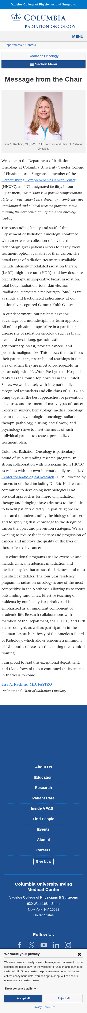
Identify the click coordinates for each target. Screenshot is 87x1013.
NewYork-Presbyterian (43, 730)
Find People (43, 819)
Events (43, 829)
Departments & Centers (20, 45)
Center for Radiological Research (27, 477)
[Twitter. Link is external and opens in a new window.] (31, 945)
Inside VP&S (45, 810)
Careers (43, 850)
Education (43, 777)
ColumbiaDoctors (43, 743)
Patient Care (43, 798)
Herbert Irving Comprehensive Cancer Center (38, 180)
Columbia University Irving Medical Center (43, 716)
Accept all (23, 998)
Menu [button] (77, 36)
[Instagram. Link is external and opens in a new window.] (67, 945)
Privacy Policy (42, 1007)
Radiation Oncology (43, 56)
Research (43, 788)
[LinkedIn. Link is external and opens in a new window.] (55, 945)
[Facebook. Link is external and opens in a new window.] (19, 945)
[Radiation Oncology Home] (43, 20)
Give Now (43, 861)
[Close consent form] (79, 954)
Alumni (43, 840)
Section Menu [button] (45, 64)
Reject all (64, 998)
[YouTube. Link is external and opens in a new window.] (43, 945)
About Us (43, 767)
